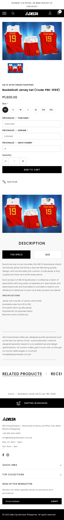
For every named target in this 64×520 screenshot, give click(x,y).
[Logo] (31, 13)
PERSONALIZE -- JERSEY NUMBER (17, 142)
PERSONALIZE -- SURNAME (14, 130)
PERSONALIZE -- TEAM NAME (15, 118)
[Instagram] (7, 455)
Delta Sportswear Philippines (18, 85)
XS (5, 109)
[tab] (24, 373)
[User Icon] (50, 13)
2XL (43, 109)
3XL (51, 109)
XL (36, 109)
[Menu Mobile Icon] (4, 13)
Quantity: (7, 155)
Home (11, 394)
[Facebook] (3, 455)
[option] (32, 41)
